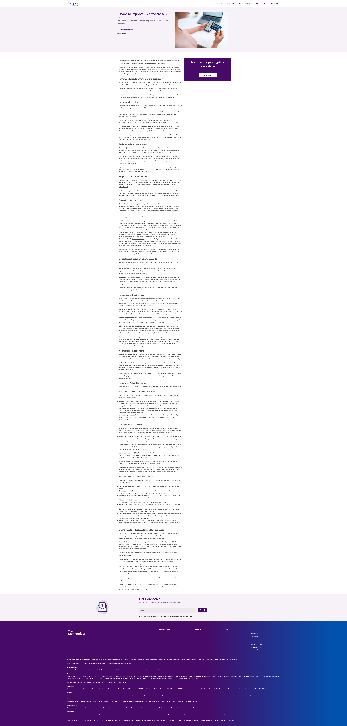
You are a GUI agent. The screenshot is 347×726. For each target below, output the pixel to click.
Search (273, 4)
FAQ (257, 4)
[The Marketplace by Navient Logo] (92, 3)
